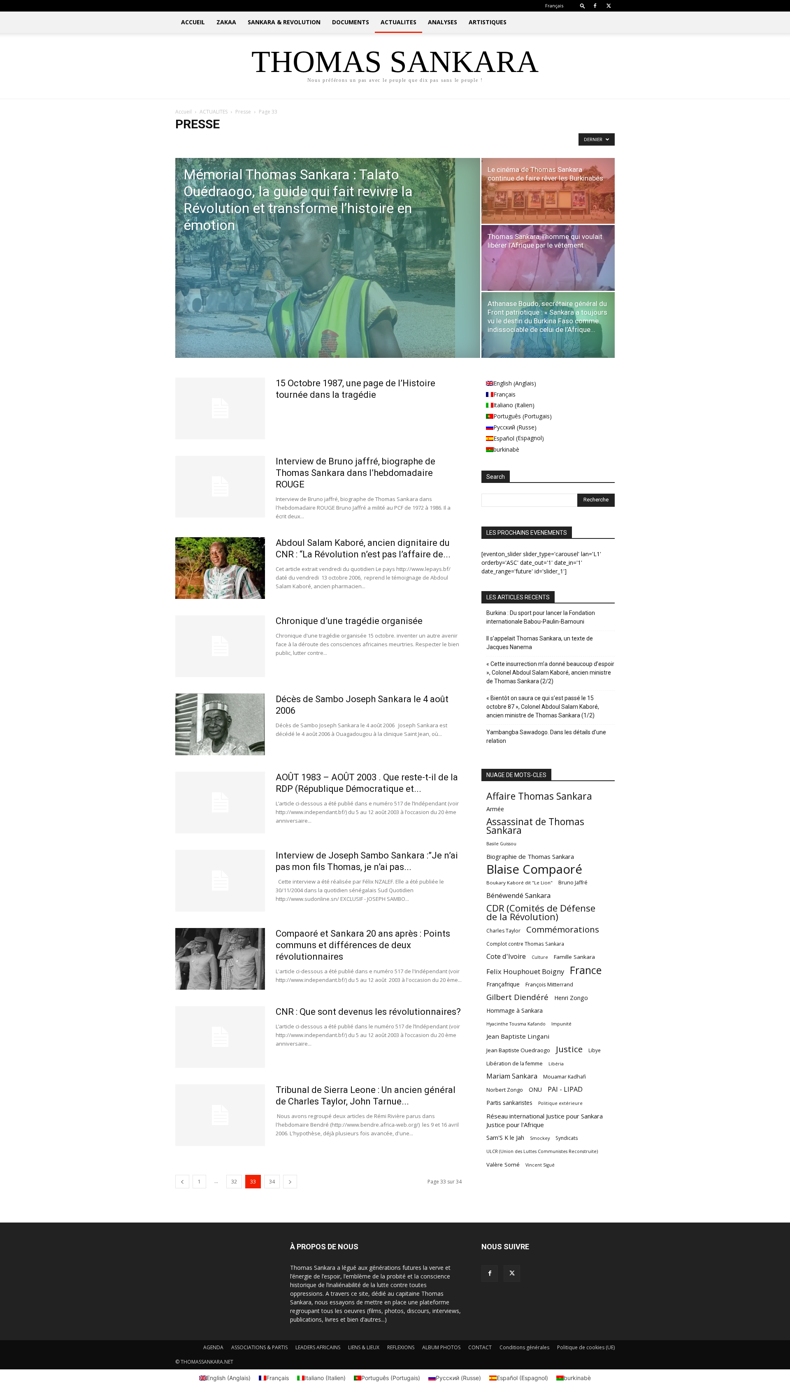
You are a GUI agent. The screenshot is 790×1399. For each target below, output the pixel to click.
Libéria (556, 1063)
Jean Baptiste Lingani (517, 1036)
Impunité (561, 1024)
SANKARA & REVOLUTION (284, 22)
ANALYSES (442, 22)
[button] (582, 5)
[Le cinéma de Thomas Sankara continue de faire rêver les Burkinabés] (548, 191)
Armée (495, 809)
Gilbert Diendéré (517, 997)
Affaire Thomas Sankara (539, 796)
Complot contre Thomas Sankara (525, 943)
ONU (535, 1089)
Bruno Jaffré (573, 882)
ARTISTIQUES (488, 22)
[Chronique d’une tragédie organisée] (220, 646)
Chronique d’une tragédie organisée (349, 621)
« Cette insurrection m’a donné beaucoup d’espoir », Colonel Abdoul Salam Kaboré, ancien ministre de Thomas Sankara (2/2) (550, 672)
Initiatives (217, 141)
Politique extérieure (560, 1103)
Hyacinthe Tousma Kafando (516, 1024)
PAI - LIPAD (565, 1089)
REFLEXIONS (400, 1347)
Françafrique (503, 984)
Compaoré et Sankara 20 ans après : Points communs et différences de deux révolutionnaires (363, 945)
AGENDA (213, 1347)
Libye (594, 1050)
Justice (569, 1049)
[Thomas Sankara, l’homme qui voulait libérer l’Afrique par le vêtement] (548, 258)
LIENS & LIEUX (363, 1347)
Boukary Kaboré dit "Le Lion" (519, 882)
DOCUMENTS (350, 22)
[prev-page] (182, 1181)
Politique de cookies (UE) (586, 1347)
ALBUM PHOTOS (441, 1347)
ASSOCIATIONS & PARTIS (259, 1347)
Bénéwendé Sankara (518, 895)
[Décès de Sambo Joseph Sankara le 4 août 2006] (220, 724)
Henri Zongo (571, 998)
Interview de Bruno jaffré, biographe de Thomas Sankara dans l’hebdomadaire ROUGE (355, 473)
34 (272, 1181)
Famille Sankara (574, 957)
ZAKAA (226, 22)
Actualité (188, 141)
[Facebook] (595, 6)
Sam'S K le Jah (505, 1137)
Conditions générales (524, 1347)
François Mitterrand (549, 984)
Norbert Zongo (504, 1089)
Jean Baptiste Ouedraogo (518, 1050)
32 (234, 1181)
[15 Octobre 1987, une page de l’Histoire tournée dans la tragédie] (220, 408)
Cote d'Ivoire (506, 956)
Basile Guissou (501, 844)
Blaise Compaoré (534, 869)
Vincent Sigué (540, 1165)
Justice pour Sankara (258, 141)
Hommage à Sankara (514, 1010)
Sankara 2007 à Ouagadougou (345, 141)
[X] (608, 6)
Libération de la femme (514, 1063)
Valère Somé (503, 1164)
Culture (540, 957)
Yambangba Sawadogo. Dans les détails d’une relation (546, 736)
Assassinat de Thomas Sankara (535, 826)
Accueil (183, 111)
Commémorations (562, 929)
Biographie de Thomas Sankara (530, 856)
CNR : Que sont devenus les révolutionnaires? (368, 1012)
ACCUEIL (193, 22)
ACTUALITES (398, 22)
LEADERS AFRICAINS (317, 1347)
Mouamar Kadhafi (564, 1076)
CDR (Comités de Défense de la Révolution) (540, 912)
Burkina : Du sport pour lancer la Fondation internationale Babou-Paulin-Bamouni (540, 617)
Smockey (540, 1138)
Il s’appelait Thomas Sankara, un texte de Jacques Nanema (539, 642)
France (586, 970)
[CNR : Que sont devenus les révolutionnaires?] (220, 1037)
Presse (243, 111)
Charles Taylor (503, 930)
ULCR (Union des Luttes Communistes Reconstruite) (542, 1151)
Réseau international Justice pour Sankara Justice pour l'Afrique (544, 1120)
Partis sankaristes (509, 1103)
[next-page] (290, 1181)
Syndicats (566, 1138)
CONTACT (480, 1347)
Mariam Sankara (511, 1076)
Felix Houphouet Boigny (525, 971)
